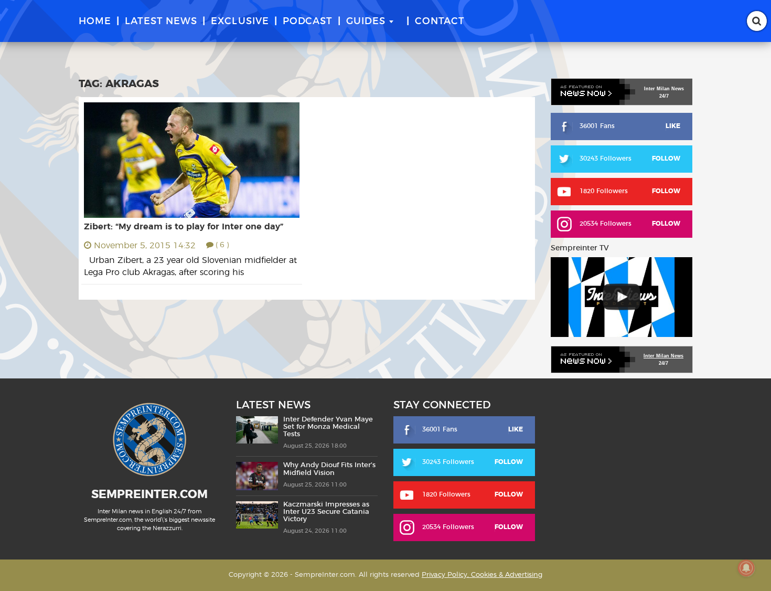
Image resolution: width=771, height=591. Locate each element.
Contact (440, 21)
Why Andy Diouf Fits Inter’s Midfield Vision (329, 469)
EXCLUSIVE (240, 21)
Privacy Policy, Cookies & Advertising (482, 575)
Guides (365, 21)
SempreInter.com (149, 494)
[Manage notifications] (746, 568)
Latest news (161, 21)
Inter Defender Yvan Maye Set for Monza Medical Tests (328, 427)
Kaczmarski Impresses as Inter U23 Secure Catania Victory (326, 512)
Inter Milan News (663, 355)
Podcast (308, 21)
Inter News (664, 88)
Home (95, 21)
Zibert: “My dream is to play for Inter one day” (183, 227)
